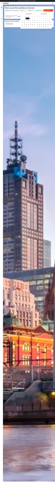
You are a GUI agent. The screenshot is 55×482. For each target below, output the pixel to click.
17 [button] (28, 22)
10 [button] (28, 20)
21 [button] (22, 24)
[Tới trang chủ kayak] (5, 3)
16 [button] (26, 22)
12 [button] (32, 20)
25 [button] (30, 24)
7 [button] (22, 20)
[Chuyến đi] (1, 16)
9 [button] (26, 20)
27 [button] (34, 24)
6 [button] (39, 20)
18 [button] (30, 22)
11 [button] (30, 20)
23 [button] (26, 24)
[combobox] (13, 10)
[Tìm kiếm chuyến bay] (1, 6)
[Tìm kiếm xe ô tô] (1, 9)
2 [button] (26, 18)
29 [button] (24, 26)
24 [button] (28, 24)
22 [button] (24, 24)
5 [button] (32, 18)
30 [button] (26, 26)
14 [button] (22, 22)
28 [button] (22, 26)
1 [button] (24, 18)
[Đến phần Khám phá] (1, 12)
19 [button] (32, 22)
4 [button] (30, 18)
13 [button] (34, 20)
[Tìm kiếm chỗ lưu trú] (1, 8)
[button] (54, 1)
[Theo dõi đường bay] (1, 14)
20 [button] (34, 22)
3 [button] (28, 18)
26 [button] (32, 24)
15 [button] (24, 22)
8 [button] (24, 20)
